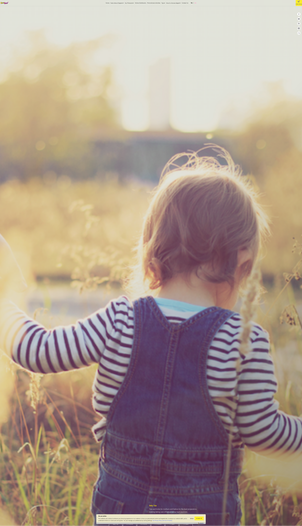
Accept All (199, 518)
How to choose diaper (172, 3)
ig (298, 23)
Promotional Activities (153, 3)
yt (298, 18)
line (298, 28)
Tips (162, 3)
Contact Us (185, 3)
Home (107, 3)
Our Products (129, 3)
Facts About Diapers (116, 3)
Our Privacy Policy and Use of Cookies (162, 521)
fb (298, 14)
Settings (192, 518)
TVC (298, 33)
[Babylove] (22, 3)
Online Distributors (140, 3)
